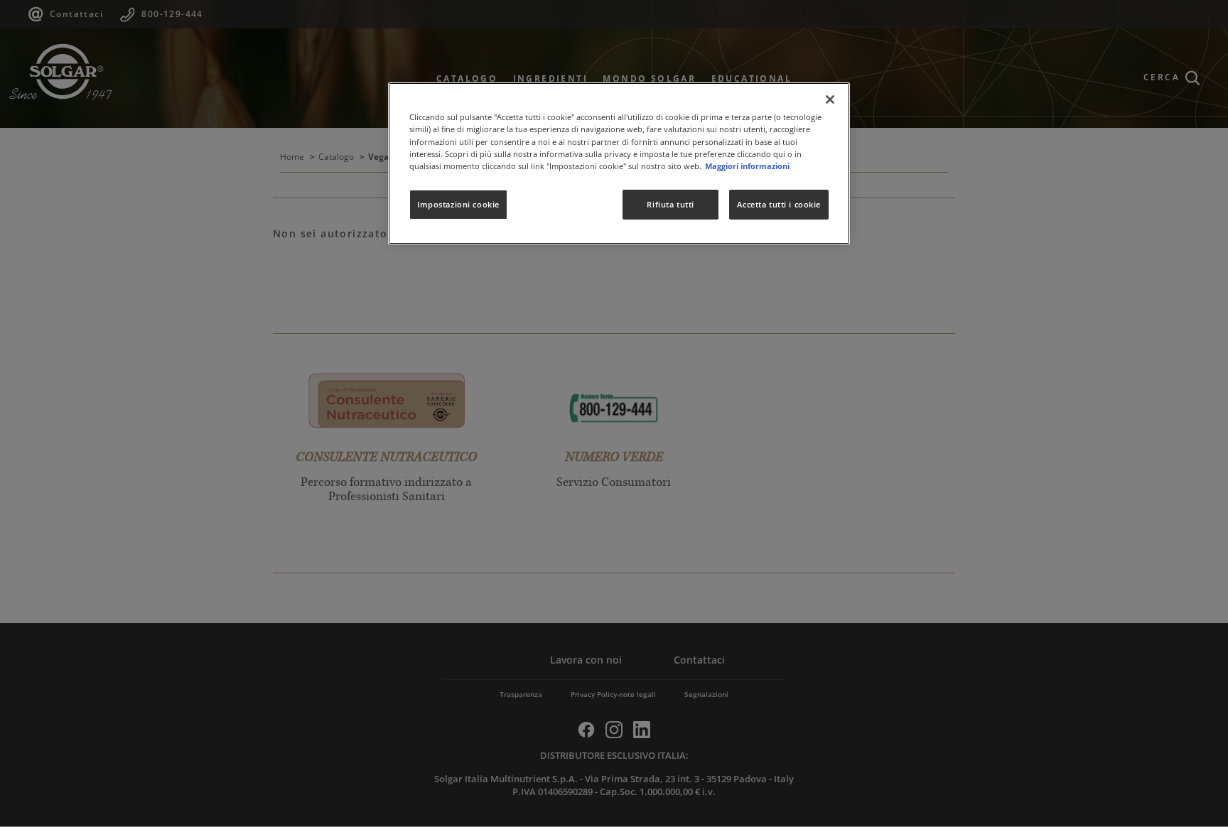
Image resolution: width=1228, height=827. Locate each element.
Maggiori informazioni (747, 166)
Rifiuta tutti (670, 204)
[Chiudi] (830, 99)
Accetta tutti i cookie (779, 204)
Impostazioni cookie (458, 204)
